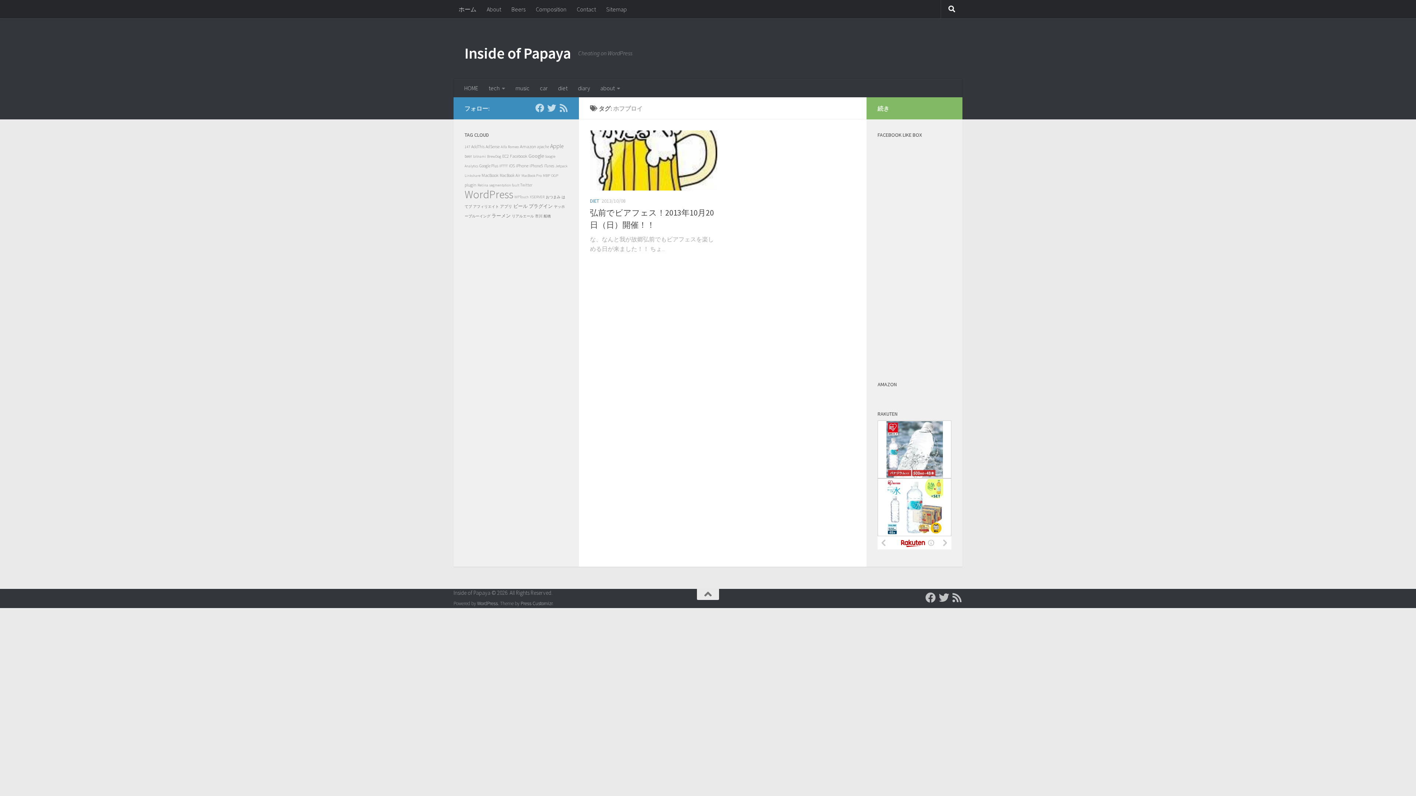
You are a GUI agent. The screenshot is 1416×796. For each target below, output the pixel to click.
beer (468, 156)
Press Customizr (536, 603)
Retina (483, 185)
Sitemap (616, 9)
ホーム (467, 9)
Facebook (518, 156)
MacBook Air (510, 175)
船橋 (547, 216)
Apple (556, 146)
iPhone (522, 165)
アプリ (506, 206)
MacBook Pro (531, 175)
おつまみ (553, 197)
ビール (520, 206)
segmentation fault (504, 185)
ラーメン (501, 216)
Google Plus (488, 165)
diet (563, 88)
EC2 (505, 156)
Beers (518, 9)
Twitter (526, 185)
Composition (551, 9)
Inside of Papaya (518, 53)
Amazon (528, 146)
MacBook (490, 175)
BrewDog (494, 156)
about (607, 88)
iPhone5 (536, 165)
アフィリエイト (486, 206)
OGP (554, 175)
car (544, 88)
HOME (471, 88)
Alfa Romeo (510, 146)
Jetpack (561, 166)
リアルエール (523, 216)
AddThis (478, 146)
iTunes (549, 165)
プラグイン (541, 206)
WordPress (489, 194)
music (523, 88)
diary (584, 88)
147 (467, 146)
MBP (546, 175)
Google (536, 156)
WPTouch (521, 197)
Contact (586, 9)
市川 (538, 216)
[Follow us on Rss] (563, 108)
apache (543, 146)
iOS (512, 165)
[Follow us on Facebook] (539, 108)
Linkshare (472, 175)
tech (494, 88)
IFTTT (503, 165)
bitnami (479, 156)
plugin (470, 185)
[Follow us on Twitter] (551, 108)
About (494, 9)
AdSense (493, 146)
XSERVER (537, 197)
